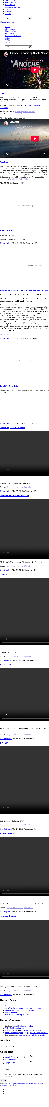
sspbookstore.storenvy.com (24, 114)
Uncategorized (6, 243)
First (30, 1061)
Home (7, 27)
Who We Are (10, 5)
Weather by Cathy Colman (19, 179)
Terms (11, 1084)
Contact (8, 14)
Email (7, 1063)
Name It (4, 574)
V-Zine (8, 11)
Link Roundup (11, 1012)
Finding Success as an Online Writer (19, 1010)
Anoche (3, 93)
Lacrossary (5, 665)
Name (32, 1056)
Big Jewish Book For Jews (31, 1030)
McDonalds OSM (8, 916)
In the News (10, 1057)
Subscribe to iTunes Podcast (8, 1085)
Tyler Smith (9, 1028)
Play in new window (15, 487)
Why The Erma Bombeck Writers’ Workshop (23, 1008)
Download (28, 487)
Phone (7, 1070)
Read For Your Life (9, 386)
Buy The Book (6, 334)
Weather (4, 162)
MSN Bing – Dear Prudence (12, 427)
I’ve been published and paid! (17, 1006)
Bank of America (8, 833)
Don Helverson (11, 1030)
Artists (7, 9)
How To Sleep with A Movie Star (32, 1035)
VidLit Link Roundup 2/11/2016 (18, 1015)
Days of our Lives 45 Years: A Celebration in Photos (24, 290)
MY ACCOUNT (39, 1084)
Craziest (20, 1028)
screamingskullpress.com (25, 112)
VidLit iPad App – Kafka (23, 1026)
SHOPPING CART (19, 1084)
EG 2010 (4, 743)
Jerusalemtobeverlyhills (14, 1033)
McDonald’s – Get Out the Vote (14, 495)
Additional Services (13, 7)
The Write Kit (10, 29)
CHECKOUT (30, 1084)
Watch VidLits (10, 2)
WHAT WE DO (7, 231)
